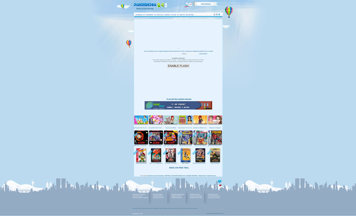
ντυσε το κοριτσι (209, 51)
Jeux (161, 208)
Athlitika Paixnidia (176, 197)
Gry (182, 208)
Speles (196, 208)
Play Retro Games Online (178, 99)
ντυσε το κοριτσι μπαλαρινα (161, 51)
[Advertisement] (178, 33)
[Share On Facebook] (217, 14)
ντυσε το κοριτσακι (149, 51)
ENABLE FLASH (178, 65)
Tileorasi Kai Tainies (214, 197)
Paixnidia (135, 208)
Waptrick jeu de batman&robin (156, 175)
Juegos (165, 208)
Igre (192, 208)
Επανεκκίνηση (203, 53)
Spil (176, 208)
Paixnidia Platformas (214, 196)
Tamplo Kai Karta (138, 196)
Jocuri (169, 208)
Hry (185, 208)
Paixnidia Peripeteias (196, 196)
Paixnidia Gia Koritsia (139, 194)
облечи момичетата (175, 51)
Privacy (221, 213)
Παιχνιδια (206, 4)
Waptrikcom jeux (211, 175)
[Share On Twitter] (219, 14)
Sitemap (209, 213)
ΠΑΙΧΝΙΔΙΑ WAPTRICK (192, 175)
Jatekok (189, 208)
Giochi (151, 208)
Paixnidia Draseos (158, 197)
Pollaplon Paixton (176, 196)
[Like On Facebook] (215, 14)
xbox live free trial (179, 168)
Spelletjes (156, 208)
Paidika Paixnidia (195, 194)
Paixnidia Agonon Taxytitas (140, 197)
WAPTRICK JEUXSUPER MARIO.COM (175, 175)
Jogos (179, 208)
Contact (217, 213)
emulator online (145, 9)
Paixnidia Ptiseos (158, 196)
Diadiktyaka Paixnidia (196, 197)
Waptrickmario (202, 175)
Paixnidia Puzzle (213, 194)
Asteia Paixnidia (157, 194)
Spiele (144, 208)
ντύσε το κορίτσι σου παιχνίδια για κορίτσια (192, 51)
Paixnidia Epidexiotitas (177, 194)
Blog (213, 213)
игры (172, 208)
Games (140, 208)
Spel (148, 208)
